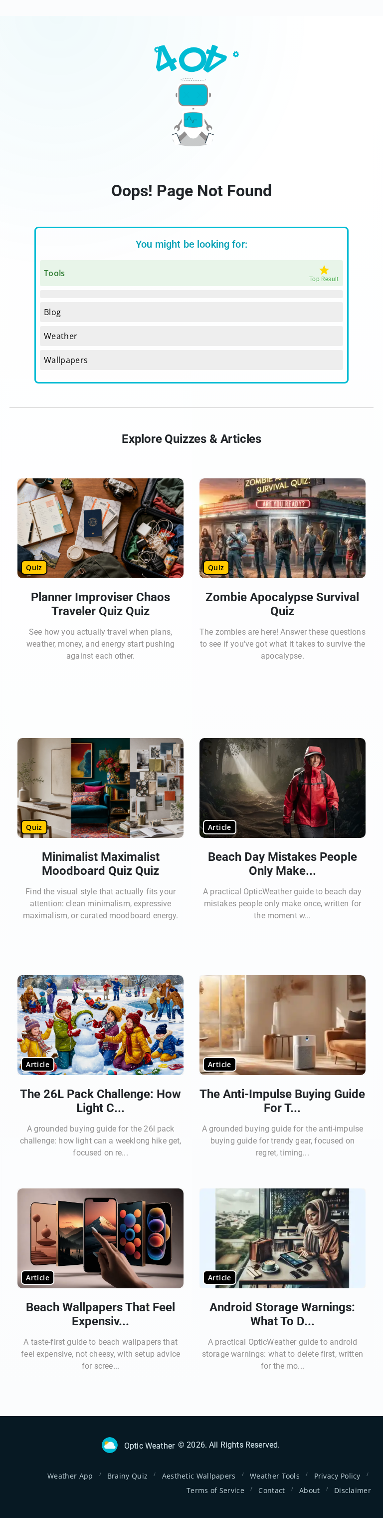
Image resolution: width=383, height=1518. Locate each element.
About (309, 1490)
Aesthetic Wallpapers (199, 1476)
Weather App (70, 1476)
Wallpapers (66, 360)
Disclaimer (352, 1490)
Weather (60, 336)
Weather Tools (275, 1476)
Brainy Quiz (127, 1476)
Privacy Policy (337, 1476)
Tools (54, 273)
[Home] (110, 1445)
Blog (52, 312)
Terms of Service (215, 1490)
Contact (271, 1490)
